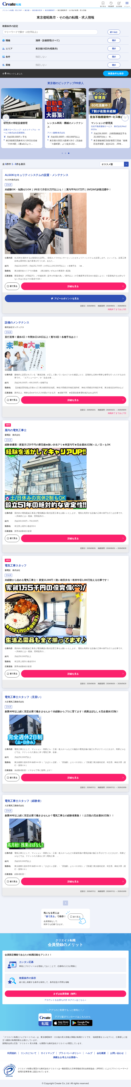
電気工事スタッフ (16, 565)
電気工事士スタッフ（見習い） (24, 697)
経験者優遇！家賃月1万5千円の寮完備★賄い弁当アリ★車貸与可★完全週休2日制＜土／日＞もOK (58, 444)
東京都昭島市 (50, 10)
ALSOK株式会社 (12, 180)
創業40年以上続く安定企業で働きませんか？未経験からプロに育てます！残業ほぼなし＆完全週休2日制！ (62, 711)
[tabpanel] (65, 118)
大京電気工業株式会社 (14, 702)
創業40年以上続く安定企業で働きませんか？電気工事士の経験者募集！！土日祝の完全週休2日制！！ (59, 815)
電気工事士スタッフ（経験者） (24, 800)
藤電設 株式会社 (12, 435)
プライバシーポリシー (70, 1053)
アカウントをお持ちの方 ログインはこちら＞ (65, 1000)
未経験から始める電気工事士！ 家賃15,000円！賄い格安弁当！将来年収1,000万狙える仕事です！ (57, 580)
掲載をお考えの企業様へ (65, 1057)
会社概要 (101, 1053)
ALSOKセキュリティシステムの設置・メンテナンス (36, 175)
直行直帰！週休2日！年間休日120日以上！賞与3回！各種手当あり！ (41, 337)
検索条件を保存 (116, 73)
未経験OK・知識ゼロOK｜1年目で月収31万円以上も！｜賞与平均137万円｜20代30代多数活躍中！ (58, 189)
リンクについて (28, 1053)
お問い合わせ (117, 1053)
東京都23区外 (37, 10)
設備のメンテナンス (17, 322)
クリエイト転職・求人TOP (12, 10)
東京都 (27, 10)
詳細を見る (73, 286)
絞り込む (114, 32)
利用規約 (11, 1053)
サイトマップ (47, 1053)
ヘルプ (89, 1053)
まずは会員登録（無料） (65, 993)
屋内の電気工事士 (16, 430)
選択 (114, 40)
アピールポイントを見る (66, 298)
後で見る (13, 286)
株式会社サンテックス (14, 327)
